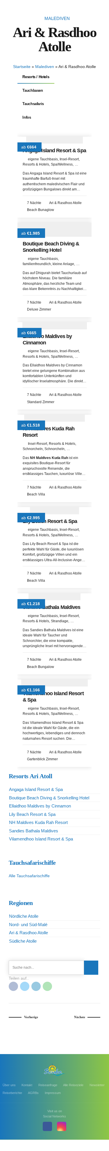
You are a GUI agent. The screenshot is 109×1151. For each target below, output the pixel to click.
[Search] (91, 968)
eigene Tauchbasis (43, 159)
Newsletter (97, 1085)
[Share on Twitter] (24, 986)
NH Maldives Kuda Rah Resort (38, 822)
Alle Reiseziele (73, 1085)
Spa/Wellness (62, 164)
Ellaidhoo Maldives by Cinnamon (40, 805)
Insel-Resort (69, 159)
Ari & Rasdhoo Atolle (28, 932)
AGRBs (33, 1093)
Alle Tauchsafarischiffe (29, 875)
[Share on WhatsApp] (47, 986)
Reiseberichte (12, 1093)
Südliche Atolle (23, 941)
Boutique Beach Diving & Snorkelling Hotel (51, 247)
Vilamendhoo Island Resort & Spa (41, 838)
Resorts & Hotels (36, 164)
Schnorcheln (33, 449)
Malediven (57, 18)
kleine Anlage (63, 264)
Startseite (22, 66)
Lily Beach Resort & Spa (50, 521)
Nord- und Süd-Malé (28, 924)
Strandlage (59, 621)
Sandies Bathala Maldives (52, 607)
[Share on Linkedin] (36, 986)
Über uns (9, 1085)
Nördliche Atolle (23, 916)
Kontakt (27, 1085)
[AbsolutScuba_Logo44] (54, 1069)
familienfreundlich (37, 264)
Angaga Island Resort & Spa (54, 150)
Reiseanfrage (47, 1085)
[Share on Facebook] (13, 986)
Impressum (53, 1093)
